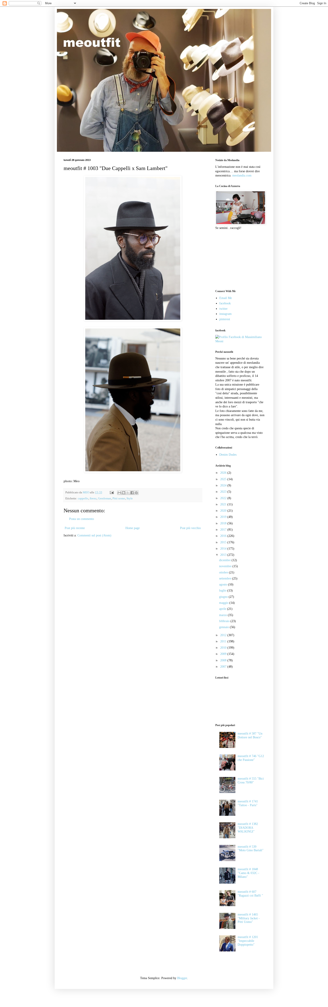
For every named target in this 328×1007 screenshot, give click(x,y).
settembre (225, 578)
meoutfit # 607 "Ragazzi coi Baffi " (250, 893)
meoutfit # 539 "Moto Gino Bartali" (251, 848)
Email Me (225, 298)
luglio (223, 590)
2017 (223, 529)
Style (130, 498)
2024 (223, 485)
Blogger (182, 978)
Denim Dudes (228, 454)
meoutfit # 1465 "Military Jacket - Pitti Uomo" (249, 918)
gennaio (224, 627)
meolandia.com (241, 175)
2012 (223, 635)
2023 (223, 491)
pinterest (224, 319)
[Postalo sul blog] (123, 492)
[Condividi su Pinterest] (136, 492)
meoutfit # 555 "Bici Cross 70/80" (251, 780)
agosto (223, 584)
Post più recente (75, 528)
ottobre (224, 572)
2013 (223, 554)
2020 (223, 510)
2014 (223, 548)
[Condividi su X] (128, 492)
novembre (226, 566)
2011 (223, 641)
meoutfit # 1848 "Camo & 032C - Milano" (248, 873)
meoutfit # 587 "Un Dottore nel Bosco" (250, 735)
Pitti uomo (118, 498)
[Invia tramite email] (119, 492)
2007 (223, 666)
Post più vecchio (190, 528)
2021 (223, 504)
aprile (223, 608)
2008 (223, 660)
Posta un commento (81, 519)
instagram (225, 314)
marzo (223, 615)
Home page (132, 528)
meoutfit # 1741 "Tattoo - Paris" (248, 803)
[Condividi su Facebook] (132, 492)
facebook (225, 303)
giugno (224, 596)
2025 (223, 479)
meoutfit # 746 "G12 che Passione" (251, 758)
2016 (223, 536)
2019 (223, 517)
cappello (83, 498)
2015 (223, 542)
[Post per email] (111, 492)
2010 (223, 647)
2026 (223, 472)
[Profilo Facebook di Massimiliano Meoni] (239, 341)
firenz (93, 498)
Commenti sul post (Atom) (94, 535)
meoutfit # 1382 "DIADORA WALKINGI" (248, 827)
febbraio (224, 621)
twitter (223, 308)
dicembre (225, 560)
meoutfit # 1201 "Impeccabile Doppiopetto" (248, 940)
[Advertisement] (237, 259)
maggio (224, 602)
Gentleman (104, 498)
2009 (223, 654)
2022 (223, 498)
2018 (223, 523)
